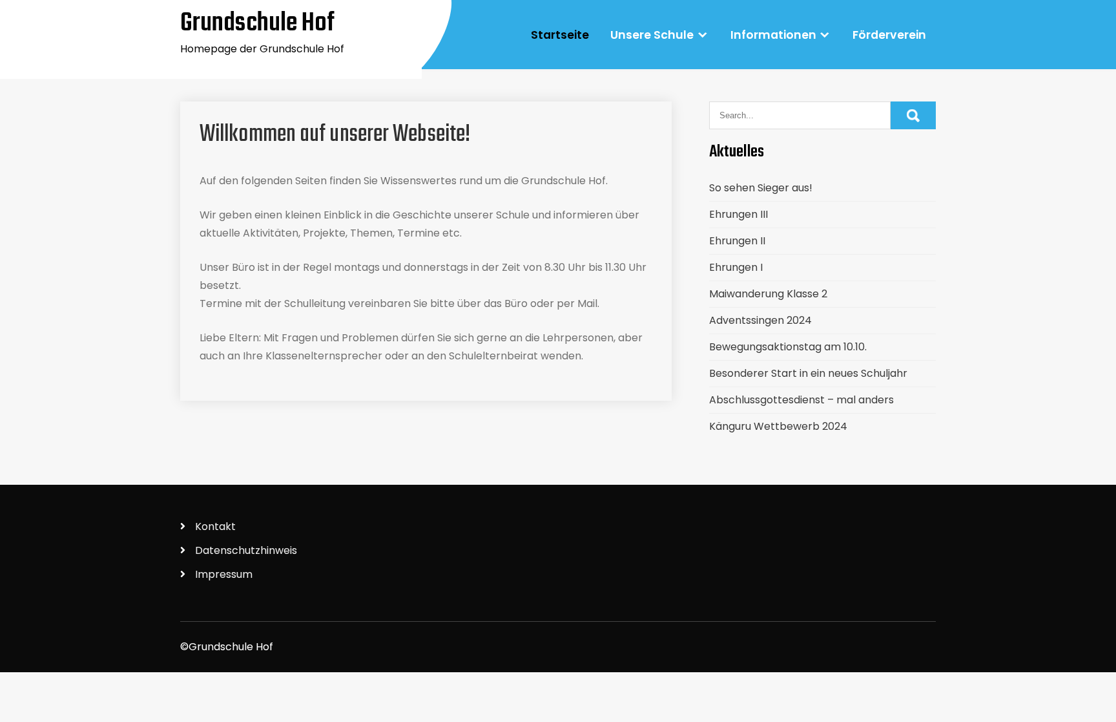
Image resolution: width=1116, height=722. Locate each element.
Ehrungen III (738, 214)
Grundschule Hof (257, 23)
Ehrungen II (737, 240)
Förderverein (889, 35)
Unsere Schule (652, 35)
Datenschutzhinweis (246, 550)
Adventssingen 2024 (760, 320)
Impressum (224, 574)
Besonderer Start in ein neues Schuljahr (808, 373)
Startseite (560, 35)
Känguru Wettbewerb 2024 (778, 426)
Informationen (773, 35)
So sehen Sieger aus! (760, 187)
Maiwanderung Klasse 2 (768, 293)
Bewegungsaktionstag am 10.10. (788, 346)
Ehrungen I (736, 267)
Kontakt (215, 526)
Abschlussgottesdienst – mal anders (801, 399)
